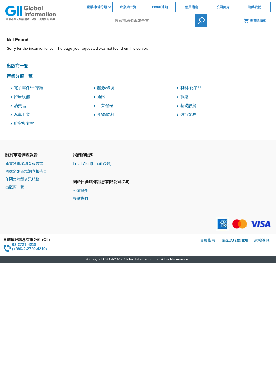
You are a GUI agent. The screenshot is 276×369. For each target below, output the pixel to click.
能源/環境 (105, 88)
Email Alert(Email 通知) (92, 163)
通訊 (101, 97)
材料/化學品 (191, 88)
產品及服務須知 (235, 240)
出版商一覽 (128, 7)
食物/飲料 (105, 114)
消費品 (20, 105)
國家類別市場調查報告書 (26, 171)
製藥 (184, 97)
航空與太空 (24, 123)
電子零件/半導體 (28, 88)
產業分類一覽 (20, 75)
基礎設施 (188, 105)
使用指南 (191, 7)
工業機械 (105, 105)
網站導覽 (262, 240)
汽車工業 (22, 114)
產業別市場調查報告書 (24, 163)
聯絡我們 (254, 7)
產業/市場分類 (97, 7)
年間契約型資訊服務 (22, 179)
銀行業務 (188, 114)
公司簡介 (223, 7)
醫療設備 (22, 97)
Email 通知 (160, 7)
